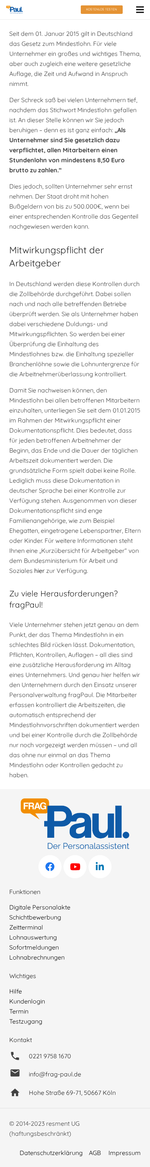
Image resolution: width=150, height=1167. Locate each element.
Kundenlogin (27, 1001)
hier (39, 570)
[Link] (14, 9)
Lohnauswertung (33, 937)
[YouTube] (75, 866)
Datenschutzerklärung (51, 1153)
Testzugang (25, 1021)
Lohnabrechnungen (37, 957)
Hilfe (15, 991)
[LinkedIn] (100, 866)
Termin (18, 1011)
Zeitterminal (26, 927)
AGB (95, 1153)
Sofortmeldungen (34, 947)
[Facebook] (50, 866)
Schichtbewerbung (35, 917)
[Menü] (140, 9)
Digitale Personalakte (39, 907)
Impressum (124, 1153)
